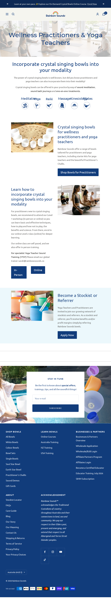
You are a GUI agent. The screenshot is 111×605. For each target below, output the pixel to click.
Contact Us (11, 532)
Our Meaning (12, 527)
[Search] (13, 14)
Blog (8, 516)
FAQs (8, 505)
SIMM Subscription (85, 478)
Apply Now (67, 335)
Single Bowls (12, 458)
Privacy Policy (12, 549)
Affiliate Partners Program (89, 456)
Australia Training (49, 442)
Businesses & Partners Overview (87, 438)
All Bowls (10, 436)
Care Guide (11, 510)
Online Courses (48, 436)
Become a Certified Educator (90, 467)
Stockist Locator (14, 499)
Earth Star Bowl (13, 469)
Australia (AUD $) (15, 572)
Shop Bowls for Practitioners (78, 172)
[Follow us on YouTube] (61, 552)
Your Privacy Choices (16, 554)
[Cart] (103, 14)
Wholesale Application (87, 445)
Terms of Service (14, 543)
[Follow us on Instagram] (53, 552)
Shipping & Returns (15, 538)
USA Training (47, 453)
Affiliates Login (83, 462)
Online (38, 270)
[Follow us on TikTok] (45, 560)
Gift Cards (11, 486)
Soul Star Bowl (13, 464)
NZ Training (46, 447)
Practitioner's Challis (16, 475)
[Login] (97, 14)
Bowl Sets (10, 453)
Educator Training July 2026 (89, 473)
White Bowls (12, 442)
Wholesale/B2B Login (86, 451)
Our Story (10, 521)
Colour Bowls (12, 447)
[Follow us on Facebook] (45, 552)
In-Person (18, 272)
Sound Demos (13, 480)
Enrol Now (92, 4)
